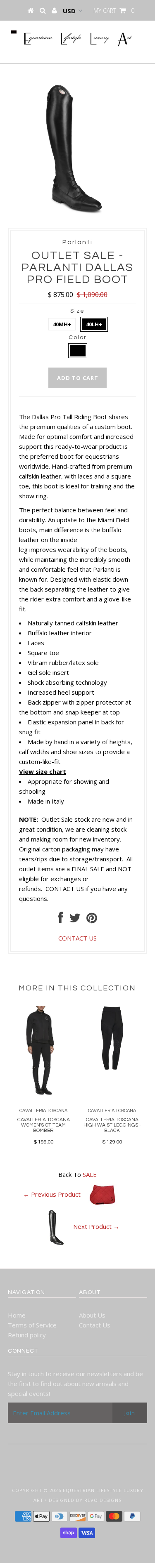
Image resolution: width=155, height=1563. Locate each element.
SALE (90, 1174)
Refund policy (27, 1335)
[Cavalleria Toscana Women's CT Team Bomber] (43, 1094)
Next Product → (96, 1226)
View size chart (42, 771)
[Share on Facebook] (60, 920)
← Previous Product (52, 1194)
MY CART (113, 10)
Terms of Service (32, 1325)
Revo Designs (103, 1500)
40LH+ (94, 324)
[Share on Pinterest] (91, 920)
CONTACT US (64, 888)
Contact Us (94, 1325)
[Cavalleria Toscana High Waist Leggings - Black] (112, 1067)
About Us (92, 1315)
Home (17, 1315)
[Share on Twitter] (75, 920)
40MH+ (62, 324)
